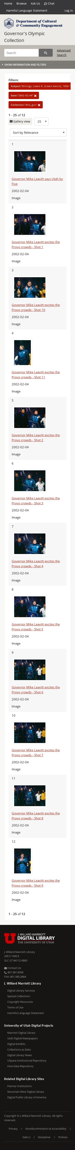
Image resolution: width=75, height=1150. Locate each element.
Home (8, 3)
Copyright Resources (20, 1002)
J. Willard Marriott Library (19, 952)
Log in (69, 10)
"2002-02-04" (22, 95)
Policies (63, 1137)
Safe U (26, 1137)
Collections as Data (19, 1049)
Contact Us (14, 968)
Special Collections (18, 996)
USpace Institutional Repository (26, 1060)
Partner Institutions (19, 1086)
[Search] (46, 53)
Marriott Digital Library (21, 1033)
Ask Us (35, 3)
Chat (50, 3)
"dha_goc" (24, 104)
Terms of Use (15, 1007)
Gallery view (21, 121)
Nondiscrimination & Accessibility (45, 1128)
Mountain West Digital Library (25, 1092)
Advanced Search (64, 52)
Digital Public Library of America (26, 1097)
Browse (21, 3)
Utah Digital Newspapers (22, 1038)
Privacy (13, 1128)
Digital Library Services (21, 990)
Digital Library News (19, 1055)
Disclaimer (44, 1137)
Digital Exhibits (16, 1044)
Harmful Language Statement (26, 10)
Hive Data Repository (20, 1066)
